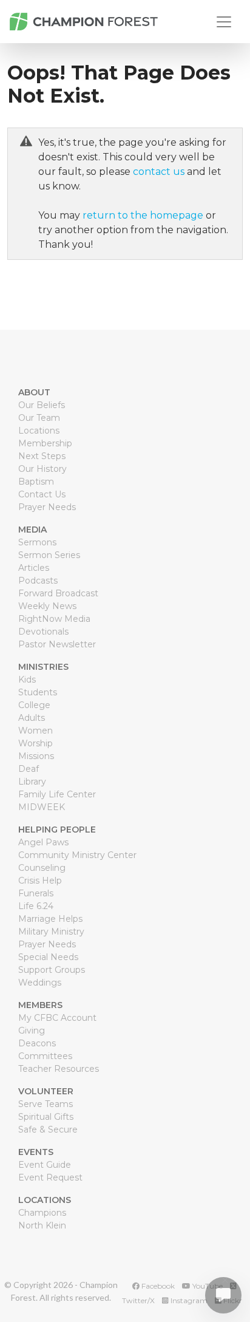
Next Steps (42, 456)
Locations (38, 430)
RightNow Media (54, 618)
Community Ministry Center (77, 855)
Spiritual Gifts (45, 1116)
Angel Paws (43, 842)
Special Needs (48, 957)
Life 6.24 (35, 906)
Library (32, 781)
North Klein (42, 1225)
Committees (45, 1056)
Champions (42, 1212)
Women (35, 730)
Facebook (157, 1285)
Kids (27, 679)
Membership (45, 443)
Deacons (37, 1043)
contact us (158, 171)
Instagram (188, 1300)
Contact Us (42, 494)
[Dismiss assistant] (225, 1280)
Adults (31, 717)
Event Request (50, 1177)
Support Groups (51, 969)
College (34, 705)
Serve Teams (45, 1104)
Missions (36, 756)
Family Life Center (57, 794)
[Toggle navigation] (224, 21)
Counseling (42, 867)
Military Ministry (51, 931)
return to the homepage (143, 215)
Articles (33, 567)
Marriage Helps (50, 918)
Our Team (39, 417)
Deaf (28, 768)
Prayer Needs (47, 507)
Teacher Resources (58, 1068)
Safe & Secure (48, 1129)
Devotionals (43, 631)
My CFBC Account (57, 1017)
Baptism (36, 481)
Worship (35, 743)
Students (37, 692)
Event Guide (44, 1164)
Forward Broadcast (58, 593)
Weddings (39, 982)
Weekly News (47, 606)
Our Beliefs (41, 405)
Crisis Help (40, 880)
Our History (42, 468)
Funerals (35, 893)
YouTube (207, 1285)
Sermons (37, 542)
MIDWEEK (41, 807)
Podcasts (38, 580)
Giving (31, 1030)
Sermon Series (49, 555)
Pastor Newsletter (57, 644)
